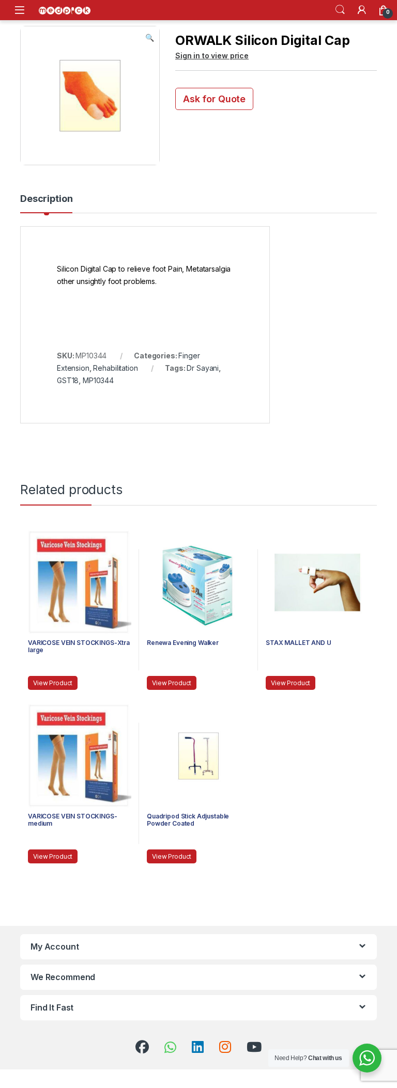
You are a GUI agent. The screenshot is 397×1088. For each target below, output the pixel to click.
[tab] (46, 203)
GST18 (68, 380)
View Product (52, 683)
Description (46, 199)
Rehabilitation (115, 368)
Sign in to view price (212, 55)
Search (340, 9)
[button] (149, 37)
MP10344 (98, 380)
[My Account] (362, 10)
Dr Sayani (203, 368)
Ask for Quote (214, 98)
